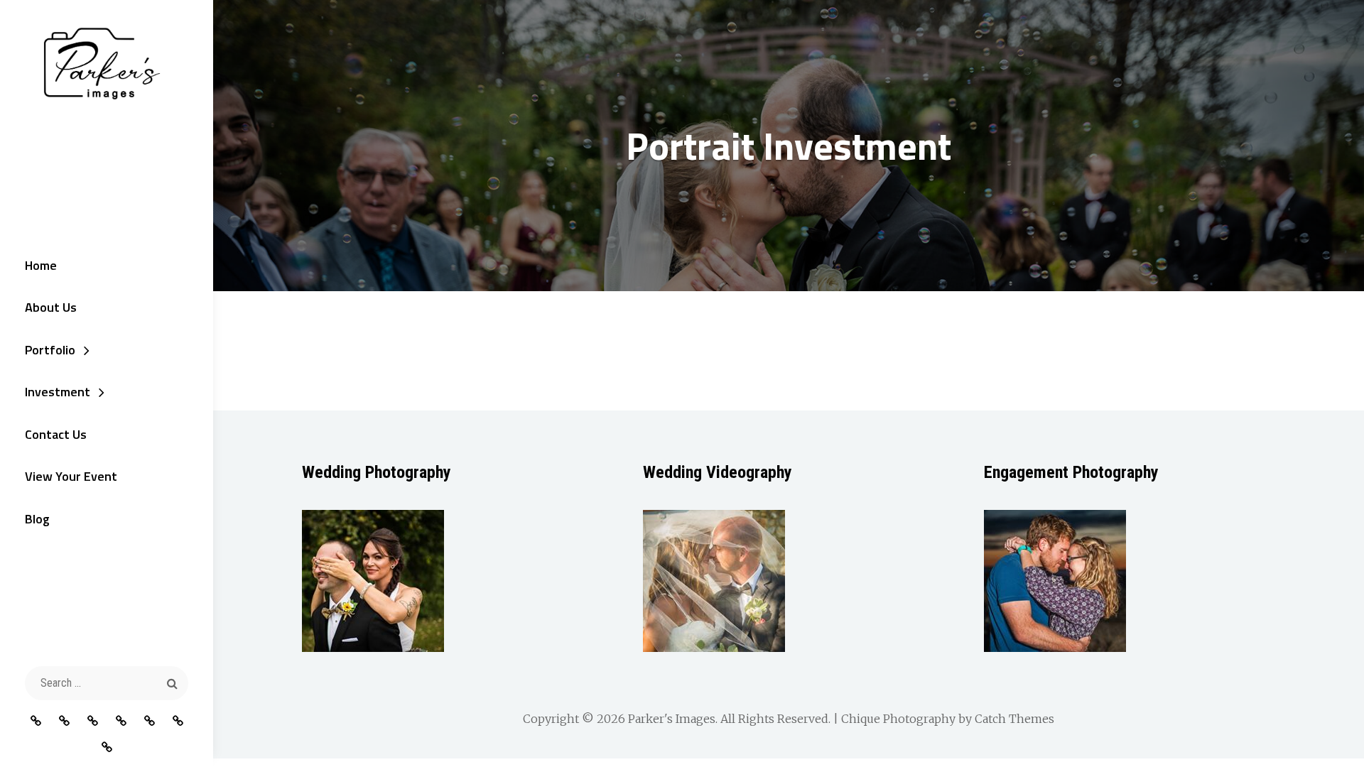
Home (41, 265)
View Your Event (71, 476)
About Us (51, 307)
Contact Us (56, 434)
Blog (37, 518)
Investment (57, 391)
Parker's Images (671, 719)
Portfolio (50, 349)
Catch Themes (1014, 719)
